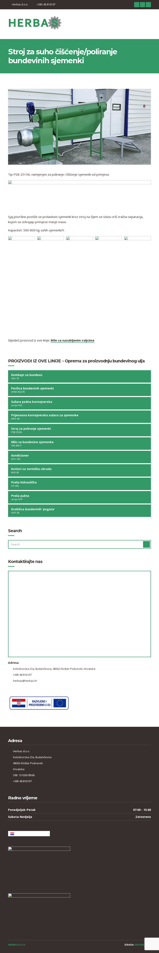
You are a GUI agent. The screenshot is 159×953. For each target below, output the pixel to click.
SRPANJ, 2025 (143, 944)
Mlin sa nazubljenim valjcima (72, 340)
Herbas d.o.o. (20, 4)
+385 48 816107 (46, 4)
